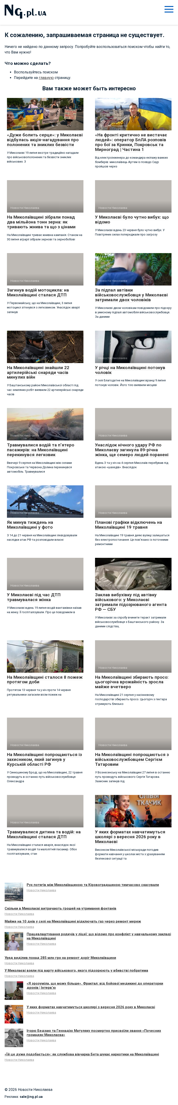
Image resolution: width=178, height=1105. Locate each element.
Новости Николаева (41, 890)
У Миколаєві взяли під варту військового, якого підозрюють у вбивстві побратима (76, 970)
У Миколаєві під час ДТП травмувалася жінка (33, 597)
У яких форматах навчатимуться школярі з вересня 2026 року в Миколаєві (130, 836)
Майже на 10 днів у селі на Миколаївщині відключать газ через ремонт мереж (73, 921)
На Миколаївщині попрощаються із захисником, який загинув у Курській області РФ (44, 759)
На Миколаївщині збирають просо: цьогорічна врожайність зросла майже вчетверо (131, 682)
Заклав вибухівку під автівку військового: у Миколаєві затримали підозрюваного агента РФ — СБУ (131, 602)
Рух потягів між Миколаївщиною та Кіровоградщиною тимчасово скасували (93, 885)
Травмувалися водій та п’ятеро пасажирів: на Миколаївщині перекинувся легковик (40, 449)
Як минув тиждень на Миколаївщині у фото (30, 525)
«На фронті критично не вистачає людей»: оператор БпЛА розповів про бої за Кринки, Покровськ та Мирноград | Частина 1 (131, 142)
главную (46, 77)
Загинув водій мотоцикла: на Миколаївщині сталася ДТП (38, 292)
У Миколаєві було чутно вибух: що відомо (132, 219)
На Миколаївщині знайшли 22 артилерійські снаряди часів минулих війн (38, 372)
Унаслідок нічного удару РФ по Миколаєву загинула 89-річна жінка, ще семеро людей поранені (131, 449)
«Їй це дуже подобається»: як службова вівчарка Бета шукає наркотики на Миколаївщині (82, 1054)
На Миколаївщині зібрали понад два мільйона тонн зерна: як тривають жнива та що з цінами (41, 221)
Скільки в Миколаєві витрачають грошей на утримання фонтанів (60, 908)
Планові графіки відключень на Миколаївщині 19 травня (128, 525)
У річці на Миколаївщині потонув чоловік (130, 370)
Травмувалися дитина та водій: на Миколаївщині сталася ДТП (44, 834)
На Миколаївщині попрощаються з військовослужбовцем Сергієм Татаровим (132, 759)
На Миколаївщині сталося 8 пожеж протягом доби (45, 680)
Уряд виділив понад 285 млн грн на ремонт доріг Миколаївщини (60, 958)
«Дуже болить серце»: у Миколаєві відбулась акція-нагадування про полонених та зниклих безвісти (45, 139)
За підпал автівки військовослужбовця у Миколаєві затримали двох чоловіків (131, 294)
